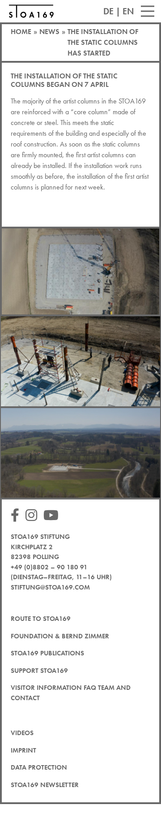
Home (21, 31)
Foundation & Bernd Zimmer (60, 636)
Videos (22, 732)
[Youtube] (53, 515)
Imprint (23, 750)
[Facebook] (17, 515)
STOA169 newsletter (45, 784)
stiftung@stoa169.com (50, 587)
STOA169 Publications (47, 653)
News (49, 31)
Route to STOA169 (41, 618)
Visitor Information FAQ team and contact (71, 692)
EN (128, 11)
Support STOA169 (39, 670)
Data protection (39, 767)
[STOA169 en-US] (31, 11)
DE (108, 11)
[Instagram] (33, 515)
